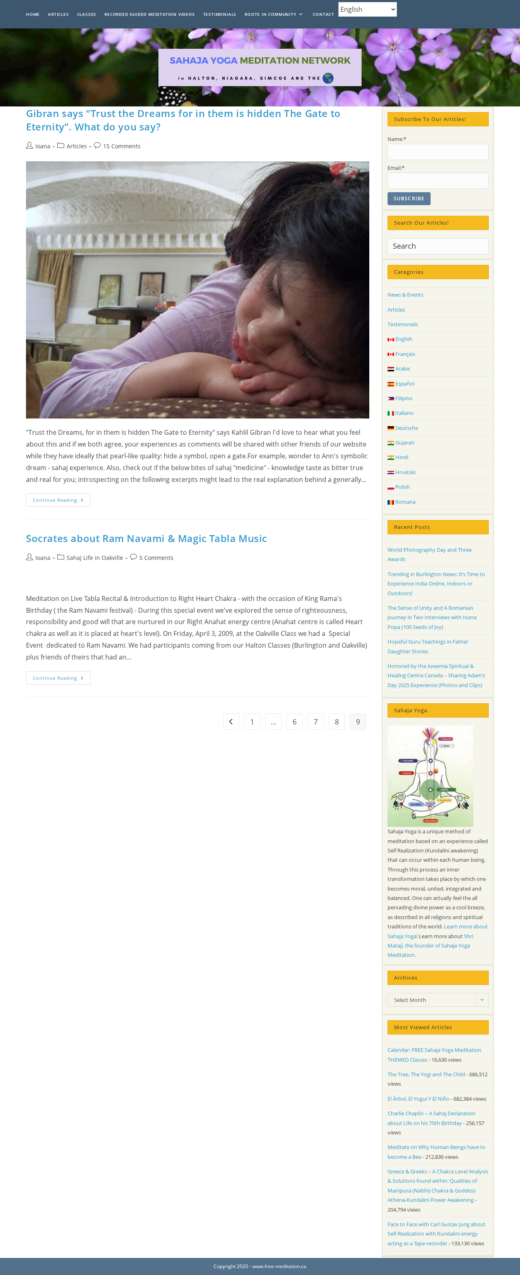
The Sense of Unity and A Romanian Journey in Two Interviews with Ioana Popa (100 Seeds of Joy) (432, 617)
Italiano (404, 412)
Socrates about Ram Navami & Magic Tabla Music (146, 538)
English (403, 339)
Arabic (402, 368)
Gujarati (404, 442)
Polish (402, 486)
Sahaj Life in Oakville (95, 558)
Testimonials (403, 324)
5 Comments (156, 558)
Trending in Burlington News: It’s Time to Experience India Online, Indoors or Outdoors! (436, 583)
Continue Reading (62, 501)
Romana (405, 501)
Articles (77, 146)
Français (404, 354)
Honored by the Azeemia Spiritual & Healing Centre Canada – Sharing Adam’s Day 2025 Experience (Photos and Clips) (436, 675)
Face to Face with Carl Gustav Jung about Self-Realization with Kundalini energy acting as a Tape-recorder (436, 1234)
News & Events (405, 294)
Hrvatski (405, 472)
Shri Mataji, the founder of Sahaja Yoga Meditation (430, 945)
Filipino (403, 398)
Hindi (401, 457)
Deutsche (406, 428)
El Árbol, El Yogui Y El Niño (418, 1098)
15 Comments (122, 146)
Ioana (42, 146)
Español (404, 383)
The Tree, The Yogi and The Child (426, 1074)
